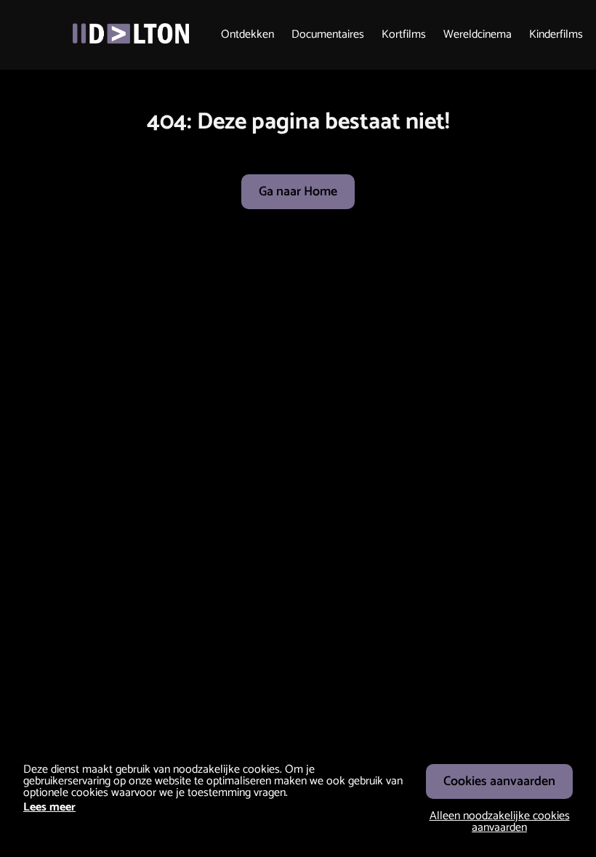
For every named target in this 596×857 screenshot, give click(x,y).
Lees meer (49, 807)
